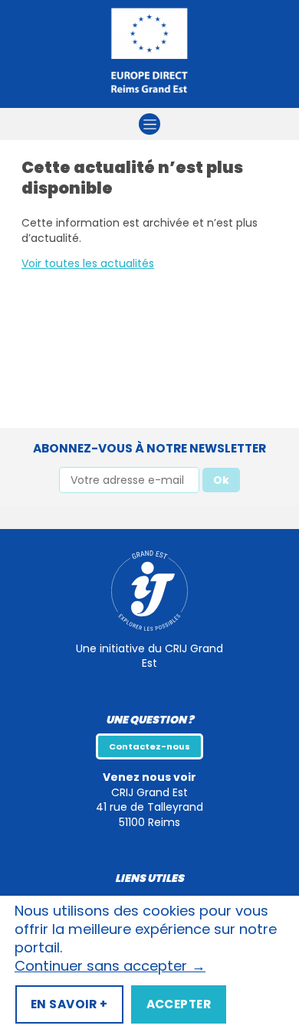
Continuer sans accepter (110, 966)
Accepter (178, 1004)
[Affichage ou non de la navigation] (149, 124)
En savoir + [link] (69, 1004)
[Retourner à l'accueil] (150, 54)
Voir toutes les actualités (87, 263)
